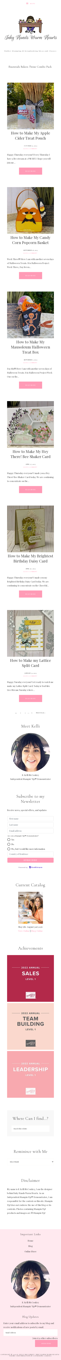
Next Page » (40, 713)
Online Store (31, 1251)
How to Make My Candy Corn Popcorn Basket (30, 240)
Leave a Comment (30, 149)
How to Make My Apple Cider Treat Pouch (30, 135)
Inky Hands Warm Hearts (30, 28)
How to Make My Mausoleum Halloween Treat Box (30, 347)
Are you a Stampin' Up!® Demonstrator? (22, 836)
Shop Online (37, 931)
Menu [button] (32, 4)
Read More (30, 171)
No (12, 844)
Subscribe (46, 1343)
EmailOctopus (36, 867)
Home (30, 1240)
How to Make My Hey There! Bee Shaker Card (30, 454)
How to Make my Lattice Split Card (30, 663)
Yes (12, 839)
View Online (24, 931)
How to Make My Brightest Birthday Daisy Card (30, 558)
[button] (8, 839)
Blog (30, 1246)
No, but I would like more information (28, 849)
